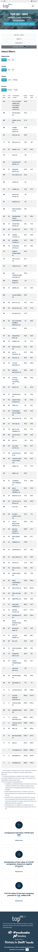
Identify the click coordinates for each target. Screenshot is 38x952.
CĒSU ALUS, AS (16, 142)
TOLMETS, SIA (16, 229)
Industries (18, 43)
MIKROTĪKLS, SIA (16, 599)
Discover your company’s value (20, 24)
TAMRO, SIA (15, 189)
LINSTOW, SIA (16, 135)
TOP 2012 (3, 96)
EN (4, 1)
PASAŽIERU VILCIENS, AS (15, 241)
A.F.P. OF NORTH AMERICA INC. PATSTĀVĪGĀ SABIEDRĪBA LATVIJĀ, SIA (16, 105)
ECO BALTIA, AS (16, 313)
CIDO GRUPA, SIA (17, 175)
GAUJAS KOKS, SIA (16, 436)
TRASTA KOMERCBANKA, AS (16, 663)
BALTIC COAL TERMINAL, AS (16, 430)
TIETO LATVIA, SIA (16, 260)
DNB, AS (14, 743)
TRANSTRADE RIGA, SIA (16, 337)
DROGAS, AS (15, 358)
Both (4, 60)
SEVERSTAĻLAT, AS (16, 395)
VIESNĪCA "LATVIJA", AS (16, 236)
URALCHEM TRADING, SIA (16, 605)
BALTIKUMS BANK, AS (15, 629)
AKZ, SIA (14, 440)
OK (27, 949)
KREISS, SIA (15, 473)
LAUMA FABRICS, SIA (16, 296)
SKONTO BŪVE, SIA (16, 574)
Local (9, 80)
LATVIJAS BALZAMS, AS (16, 364)
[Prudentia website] (19, 932)
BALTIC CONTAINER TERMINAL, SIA (16, 490)
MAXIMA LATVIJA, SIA (15, 611)
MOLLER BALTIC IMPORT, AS (16, 163)
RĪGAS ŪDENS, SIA (16, 538)
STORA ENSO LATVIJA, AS (15, 247)
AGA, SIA (14, 155)
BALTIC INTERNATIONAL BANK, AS (16, 623)
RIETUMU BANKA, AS (17, 737)
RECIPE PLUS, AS (16, 496)
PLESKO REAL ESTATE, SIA (15, 225)
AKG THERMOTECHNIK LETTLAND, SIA (17, 275)
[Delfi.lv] (21, 942)
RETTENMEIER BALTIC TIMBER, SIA (16, 413)
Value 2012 (25, 96)
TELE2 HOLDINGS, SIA (17, 649)
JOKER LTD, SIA (16, 266)
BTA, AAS (14, 641)
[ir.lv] (30, 942)
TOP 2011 (9, 96)
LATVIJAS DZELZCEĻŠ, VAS (16, 718)
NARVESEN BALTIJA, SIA (15, 170)
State (16, 90)
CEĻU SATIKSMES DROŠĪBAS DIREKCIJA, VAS (16, 323)
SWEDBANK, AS (16, 763)
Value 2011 (32, 96)
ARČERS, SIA (15, 288)
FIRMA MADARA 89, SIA (16, 210)
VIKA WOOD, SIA (16, 418)
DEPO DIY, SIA (16, 303)
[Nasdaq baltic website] (19, 936)
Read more (19, 840)
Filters (19, 39)
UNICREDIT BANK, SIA (17, 711)
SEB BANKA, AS (16, 756)
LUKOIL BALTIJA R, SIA (16, 454)
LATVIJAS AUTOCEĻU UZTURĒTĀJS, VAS (15, 381)
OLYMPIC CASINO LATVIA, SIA (16, 516)
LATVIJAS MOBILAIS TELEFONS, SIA (16, 698)
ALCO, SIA (15, 507)
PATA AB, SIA (15, 424)
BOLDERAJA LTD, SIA (16, 616)
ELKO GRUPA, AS (16, 557)
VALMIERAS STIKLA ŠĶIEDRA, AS (16, 483)
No (13, 60)
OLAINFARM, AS (16, 550)
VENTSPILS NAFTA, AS (15, 669)
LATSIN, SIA (15, 182)
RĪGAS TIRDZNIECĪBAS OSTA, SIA (16, 583)
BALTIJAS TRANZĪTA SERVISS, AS (15, 531)
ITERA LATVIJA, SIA (16, 569)
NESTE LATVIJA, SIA (16, 348)
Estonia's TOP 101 (18, 47)
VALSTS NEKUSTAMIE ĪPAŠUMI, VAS (16, 524)
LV (2, 1)
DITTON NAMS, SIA (16, 114)
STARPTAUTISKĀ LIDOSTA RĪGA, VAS (16, 461)
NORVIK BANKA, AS (16, 677)
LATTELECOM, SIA (17, 690)
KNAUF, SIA (15, 387)
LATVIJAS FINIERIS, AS (15, 637)
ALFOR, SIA (15, 563)
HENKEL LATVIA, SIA (16, 121)
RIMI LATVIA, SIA (16, 588)
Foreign (15, 80)
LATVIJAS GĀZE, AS (16, 704)
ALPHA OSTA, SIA (17, 308)
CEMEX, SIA (15, 466)
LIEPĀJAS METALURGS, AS (16, 371)
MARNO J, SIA (16, 149)
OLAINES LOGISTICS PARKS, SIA (15, 130)
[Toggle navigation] (32, 6)
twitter (34, 1)
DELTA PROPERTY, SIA (16, 353)
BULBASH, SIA (16, 202)
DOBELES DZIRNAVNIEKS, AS (16, 253)
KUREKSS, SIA (15, 341)
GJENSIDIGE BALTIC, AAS (15, 655)
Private (10, 90)
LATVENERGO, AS (17, 750)
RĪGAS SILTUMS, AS (16, 594)
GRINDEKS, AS (16, 542)
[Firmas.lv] (11, 942)
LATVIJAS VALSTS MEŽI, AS (17, 724)
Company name (15, 96)
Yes (9, 60)
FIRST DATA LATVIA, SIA (15, 196)
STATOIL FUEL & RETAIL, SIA (16, 502)
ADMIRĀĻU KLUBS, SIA (15, 282)
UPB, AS (14, 328)
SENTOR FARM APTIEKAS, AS (16, 401)
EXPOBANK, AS (16, 683)
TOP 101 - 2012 (18, 35)
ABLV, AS (14, 729)
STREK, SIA (15, 405)
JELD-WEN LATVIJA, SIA (15, 447)
